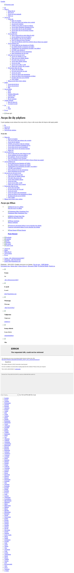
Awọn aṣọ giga (16, 63)
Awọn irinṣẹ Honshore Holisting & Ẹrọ (23, 27)
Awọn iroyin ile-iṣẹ (13, 84)
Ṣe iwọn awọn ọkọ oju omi (19, 71)
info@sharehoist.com (10, 294)
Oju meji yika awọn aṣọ (18, 60)
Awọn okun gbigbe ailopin (19, 61)
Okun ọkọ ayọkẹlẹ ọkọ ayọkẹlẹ (20, 66)
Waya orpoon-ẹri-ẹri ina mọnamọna (22, 51)
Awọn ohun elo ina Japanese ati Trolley (23, 45)
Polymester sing (5, 266)
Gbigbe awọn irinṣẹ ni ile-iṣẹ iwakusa (22, 25)
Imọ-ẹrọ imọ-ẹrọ (12, 102)
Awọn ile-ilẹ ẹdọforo (17, 24)
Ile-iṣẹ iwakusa (12, 99)
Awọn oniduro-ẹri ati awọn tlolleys (21, 37)
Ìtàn (9, 87)
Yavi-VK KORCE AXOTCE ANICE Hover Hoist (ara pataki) (29, 42)
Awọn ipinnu (8, 89)
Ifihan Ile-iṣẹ (11, 11)
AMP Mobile (45, 264)
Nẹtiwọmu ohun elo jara (15, 68)
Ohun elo (10, 19)
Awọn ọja (7, 17)
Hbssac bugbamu (13, 222)
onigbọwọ (7, 321)
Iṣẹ (5, 105)
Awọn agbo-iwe (12, 33)
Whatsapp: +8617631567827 (12, 260)
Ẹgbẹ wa (10, 16)
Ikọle (9, 90)
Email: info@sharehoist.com (12, 261)
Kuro (9, 92)
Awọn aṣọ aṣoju (16, 73)
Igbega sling (13, 266)
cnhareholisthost (9, 335)
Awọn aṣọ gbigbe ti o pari (19, 56)
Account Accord (12, 103)
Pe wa (6, 110)
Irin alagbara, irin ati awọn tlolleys (21, 38)
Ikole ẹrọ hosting (16, 20)
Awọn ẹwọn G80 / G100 (19, 64)
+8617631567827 (9, 307)
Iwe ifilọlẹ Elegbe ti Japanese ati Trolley (23, 46)
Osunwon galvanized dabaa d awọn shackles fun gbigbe (24, 227)
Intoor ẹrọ (14, 32)
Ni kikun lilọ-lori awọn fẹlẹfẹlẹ (20, 77)
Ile (5, 7)
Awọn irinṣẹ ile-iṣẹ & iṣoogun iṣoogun (22, 30)
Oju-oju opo (36, 264)
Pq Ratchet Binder (43, 266)
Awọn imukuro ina (13, 43)
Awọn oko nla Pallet (17, 69)
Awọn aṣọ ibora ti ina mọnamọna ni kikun (23, 76)
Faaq (9, 108)
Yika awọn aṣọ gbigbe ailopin (20, 58)
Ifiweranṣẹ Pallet (32, 266)
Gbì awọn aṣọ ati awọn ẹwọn (16, 55)
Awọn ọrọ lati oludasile (14, 14)
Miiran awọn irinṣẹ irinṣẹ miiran (17, 81)
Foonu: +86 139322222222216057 (14, 258)
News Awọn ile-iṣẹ (13, 86)
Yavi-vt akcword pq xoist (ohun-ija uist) (23, 35)
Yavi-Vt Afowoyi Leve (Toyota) (21, 40)
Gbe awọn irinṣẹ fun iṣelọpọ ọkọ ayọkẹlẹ (23, 22)
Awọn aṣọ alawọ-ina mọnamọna (21, 74)
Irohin (6, 82)
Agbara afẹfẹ (11, 95)
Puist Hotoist (12, 234)
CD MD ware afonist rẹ (18, 50)
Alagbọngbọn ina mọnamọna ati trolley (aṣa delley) (26, 48)
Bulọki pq (52, 266)
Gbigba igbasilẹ (8, 100)
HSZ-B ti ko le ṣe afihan (15, 208)
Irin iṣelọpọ (11, 97)
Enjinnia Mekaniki (13, 94)
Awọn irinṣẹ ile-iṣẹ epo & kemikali (21, 29)
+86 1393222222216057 (11, 280)
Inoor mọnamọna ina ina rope (20, 53)
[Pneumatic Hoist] (12, 230)
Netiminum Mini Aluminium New (17, 213)
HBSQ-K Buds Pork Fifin (15, 218)
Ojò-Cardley (15, 79)
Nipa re (6, 9)
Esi (9, 107)
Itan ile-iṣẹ (11, 12)
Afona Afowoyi (22, 266)
